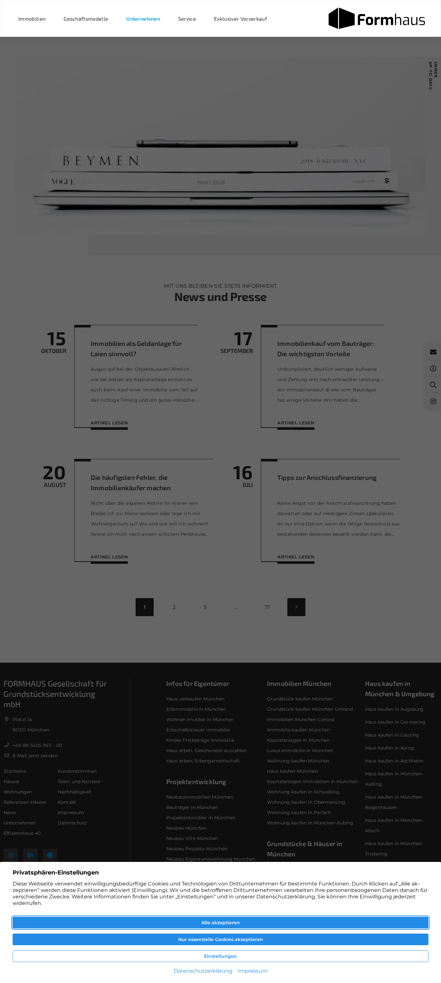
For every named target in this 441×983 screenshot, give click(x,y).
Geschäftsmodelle (86, 19)
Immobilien (32, 19)
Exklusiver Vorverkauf (240, 19)
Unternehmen (143, 19)
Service (187, 19)
